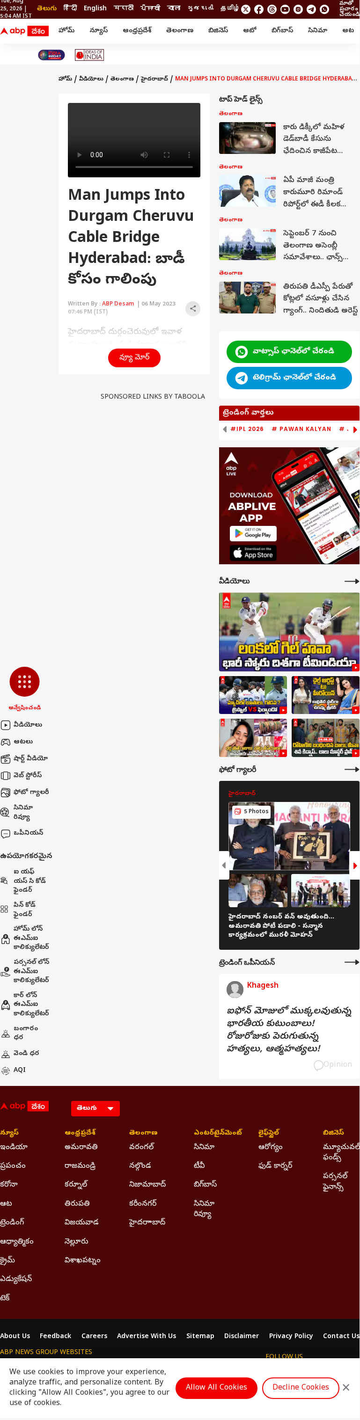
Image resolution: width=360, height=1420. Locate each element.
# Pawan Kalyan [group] (301, 429)
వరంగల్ (141, 1148)
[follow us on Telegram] (311, 9)
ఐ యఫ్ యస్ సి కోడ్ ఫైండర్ (30, 881)
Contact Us (341, 1337)
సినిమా (317, 31)
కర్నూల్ (76, 1185)
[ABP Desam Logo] (24, 31)
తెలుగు (47, 9)
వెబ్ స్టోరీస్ (28, 776)
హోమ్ (66, 31)
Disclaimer (241, 1337)
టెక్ (4, 1299)
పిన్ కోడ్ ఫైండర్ (25, 910)
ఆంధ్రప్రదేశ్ (137, 31)
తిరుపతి (77, 1204)
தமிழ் (230, 9)
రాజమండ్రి (80, 1166)
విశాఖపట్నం (83, 1261)
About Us (15, 1337)
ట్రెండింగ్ (12, 1223)
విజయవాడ (82, 1223)
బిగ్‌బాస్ (282, 31)
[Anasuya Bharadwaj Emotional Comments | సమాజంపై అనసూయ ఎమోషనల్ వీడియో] (253, 738)
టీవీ (199, 1166)
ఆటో (250, 31)
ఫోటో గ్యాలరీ (31, 792)
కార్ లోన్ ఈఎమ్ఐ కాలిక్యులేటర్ (31, 1005)
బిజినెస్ (218, 31)
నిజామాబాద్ (147, 1185)
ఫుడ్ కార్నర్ (275, 1166)
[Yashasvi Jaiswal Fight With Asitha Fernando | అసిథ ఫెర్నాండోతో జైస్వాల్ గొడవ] (253, 695)
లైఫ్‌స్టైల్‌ (268, 1133)
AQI (20, 1070)
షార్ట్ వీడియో (31, 759)
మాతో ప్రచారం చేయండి (349, 9)
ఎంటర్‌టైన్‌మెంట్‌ (212, 1133)
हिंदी (70, 9)
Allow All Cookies (216, 1388)
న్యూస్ (98, 31)
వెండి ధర (26, 1053)
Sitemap (200, 1337)
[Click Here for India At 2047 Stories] (51, 55)
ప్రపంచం (13, 1166)
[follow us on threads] (272, 9)
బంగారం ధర (26, 1034)
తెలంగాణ (179, 31)
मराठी (123, 9)
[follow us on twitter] (245, 9)
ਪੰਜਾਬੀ (150, 9)
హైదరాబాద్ (154, 79)
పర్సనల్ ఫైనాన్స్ (335, 1182)
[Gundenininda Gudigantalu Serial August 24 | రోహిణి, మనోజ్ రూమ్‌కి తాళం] (326, 738)
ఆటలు (23, 742)
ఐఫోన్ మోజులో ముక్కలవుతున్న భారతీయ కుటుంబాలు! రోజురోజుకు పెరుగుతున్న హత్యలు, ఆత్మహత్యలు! (289, 1030)
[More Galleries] (352, 769)
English (95, 9)
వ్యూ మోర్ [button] (134, 358)
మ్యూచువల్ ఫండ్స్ (341, 1153)
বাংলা (173, 9)
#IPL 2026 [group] (247, 429)
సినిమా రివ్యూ (23, 813)
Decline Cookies (300, 1388)
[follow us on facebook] (258, 9)
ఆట (348, 31)
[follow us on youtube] (285, 9)
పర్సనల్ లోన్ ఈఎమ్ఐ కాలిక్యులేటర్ (31, 971)
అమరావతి (81, 1148)
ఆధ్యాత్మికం (17, 1242)
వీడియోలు (28, 725)
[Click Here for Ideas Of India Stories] (89, 55)
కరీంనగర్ (142, 1204)
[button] (25, 690)
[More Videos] (352, 581)
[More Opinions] (352, 962)
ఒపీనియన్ (28, 833)
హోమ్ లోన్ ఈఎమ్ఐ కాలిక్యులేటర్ (31, 938)
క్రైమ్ (7, 1261)
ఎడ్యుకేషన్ (16, 1279)
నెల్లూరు (76, 1242)
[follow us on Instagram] (298, 9)
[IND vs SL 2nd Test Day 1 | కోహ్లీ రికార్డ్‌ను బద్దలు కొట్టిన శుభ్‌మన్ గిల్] (289, 631)
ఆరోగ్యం (270, 1148)
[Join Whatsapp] (324, 9)
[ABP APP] (253, 533)
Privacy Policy (291, 1337)
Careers (94, 1337)
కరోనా (9, 1185)
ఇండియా (14, 1148)
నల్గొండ (140, 1166)
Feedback (55, 1337)
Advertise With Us (146, 1337)
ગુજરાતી (200, 9)
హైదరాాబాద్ (147, 1223)
